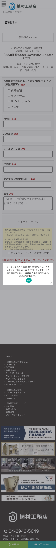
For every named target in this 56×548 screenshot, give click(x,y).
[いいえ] (51, 282)
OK (28, 280)
